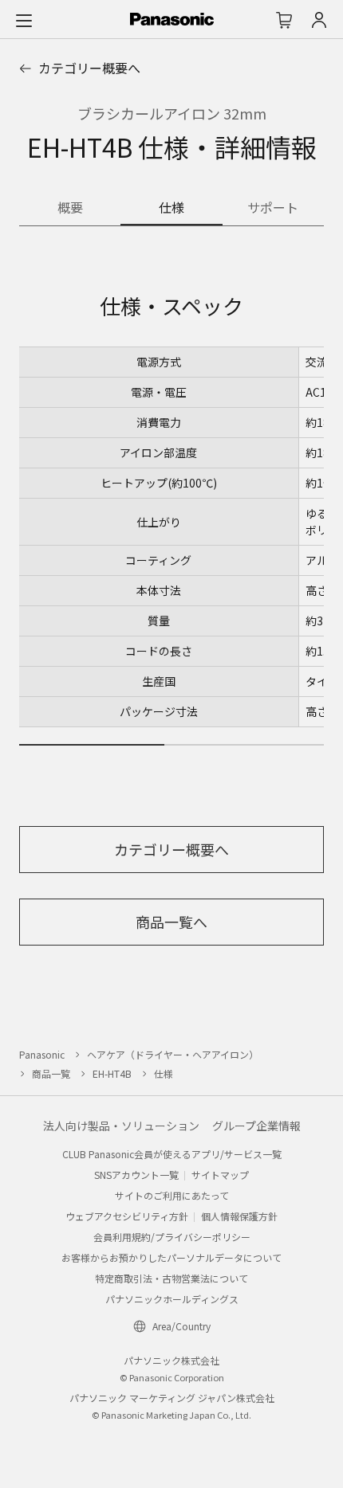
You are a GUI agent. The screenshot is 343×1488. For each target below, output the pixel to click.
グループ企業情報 (256, 1126)
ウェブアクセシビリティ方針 (126, 1216)
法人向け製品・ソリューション (121, 1126)
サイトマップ (220, 1174)
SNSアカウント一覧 (136, 1174)
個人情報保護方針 (239, 1216)
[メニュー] (23, 19)
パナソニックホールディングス (172, 1299)
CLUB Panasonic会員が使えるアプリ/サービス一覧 (172, 1154)
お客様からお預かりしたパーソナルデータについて (171, 1257)
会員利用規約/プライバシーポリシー (171, 1236)
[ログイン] (319, 19)
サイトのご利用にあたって (172, 1195)
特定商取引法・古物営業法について (171, 1278)
